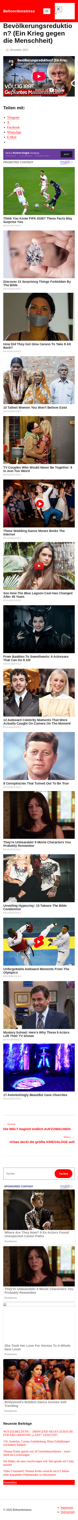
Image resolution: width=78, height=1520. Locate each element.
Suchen (63, 1173)
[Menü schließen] (58, 9)
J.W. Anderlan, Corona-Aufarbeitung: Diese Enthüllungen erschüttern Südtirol (36, 1443)
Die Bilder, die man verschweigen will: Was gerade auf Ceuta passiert (38, 1463)
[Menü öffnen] (46, 11)
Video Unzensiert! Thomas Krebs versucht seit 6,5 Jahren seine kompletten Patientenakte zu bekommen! (36, 1473)
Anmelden (10, 1482)
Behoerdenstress (19, 11)
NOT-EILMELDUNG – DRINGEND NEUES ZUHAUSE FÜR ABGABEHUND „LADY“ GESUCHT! (38, 1433)
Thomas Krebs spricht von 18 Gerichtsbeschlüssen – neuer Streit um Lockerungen (36, 1453)
